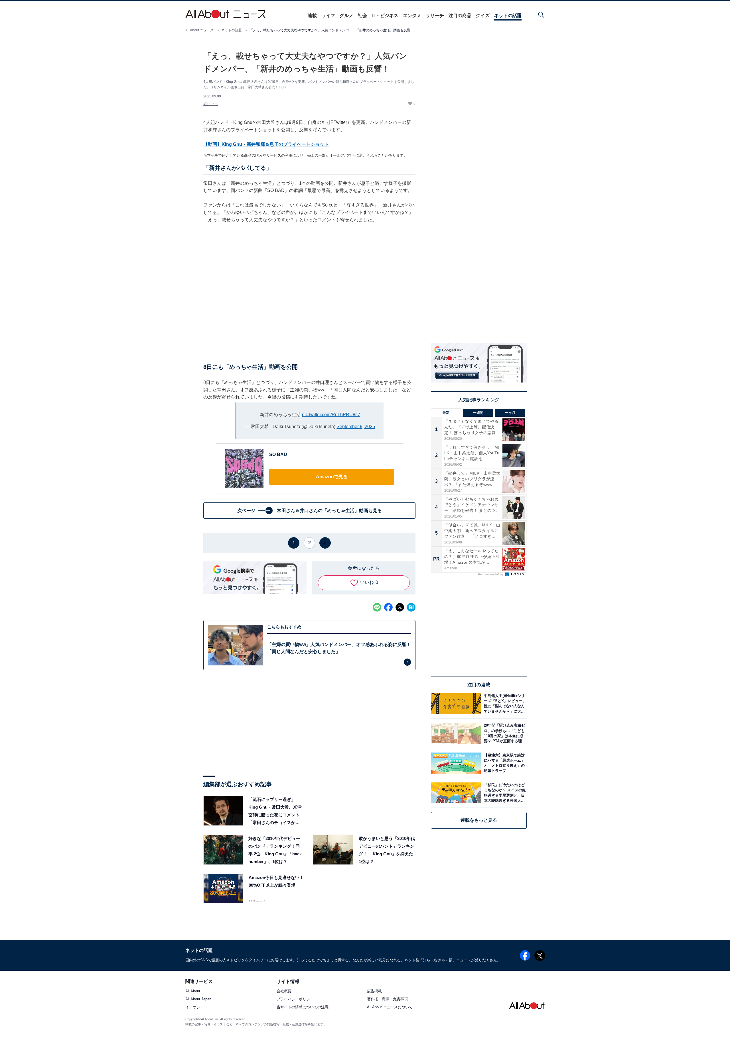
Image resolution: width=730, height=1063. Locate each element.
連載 (312, 15)
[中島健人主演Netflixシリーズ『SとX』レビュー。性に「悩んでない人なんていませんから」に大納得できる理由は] (504, 703)
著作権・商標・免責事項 (387, 999)
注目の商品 (460, 15)
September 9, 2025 (355, 426)
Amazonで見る (332, 476)
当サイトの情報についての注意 (302, 1007)
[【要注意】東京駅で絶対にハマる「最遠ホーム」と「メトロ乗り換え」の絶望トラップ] (504, 763)
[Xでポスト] (400, 607)
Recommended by (491, 574)
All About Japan (198, 999)
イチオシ (192, 1007)
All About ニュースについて (390, 1007)
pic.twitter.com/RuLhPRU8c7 (331, 414)
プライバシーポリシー (295, 999)
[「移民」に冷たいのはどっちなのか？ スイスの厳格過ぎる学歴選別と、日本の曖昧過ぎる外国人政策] (504, 792)
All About (192, 991)
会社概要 (284, 991)
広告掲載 (374, 991)
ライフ (328, 15)
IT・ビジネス (385, 15)
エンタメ (412, 15)
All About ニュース (199, 30)
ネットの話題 (508, 15)
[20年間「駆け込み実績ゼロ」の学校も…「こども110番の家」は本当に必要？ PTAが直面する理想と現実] (504, 733)
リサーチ (435, 15)
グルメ (346, 15)
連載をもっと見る (479, 820)
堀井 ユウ (210, 104)
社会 (362, 15)
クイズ (483, 15)
